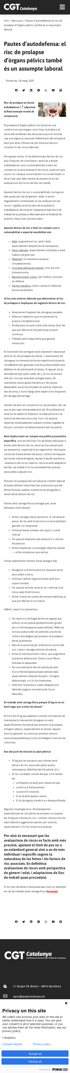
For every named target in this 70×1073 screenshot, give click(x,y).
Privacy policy (42, 1044)
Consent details (12, 1044)
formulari (52, 891)
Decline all (35, 1061)
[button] (16, 90)
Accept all (35, 1053)
